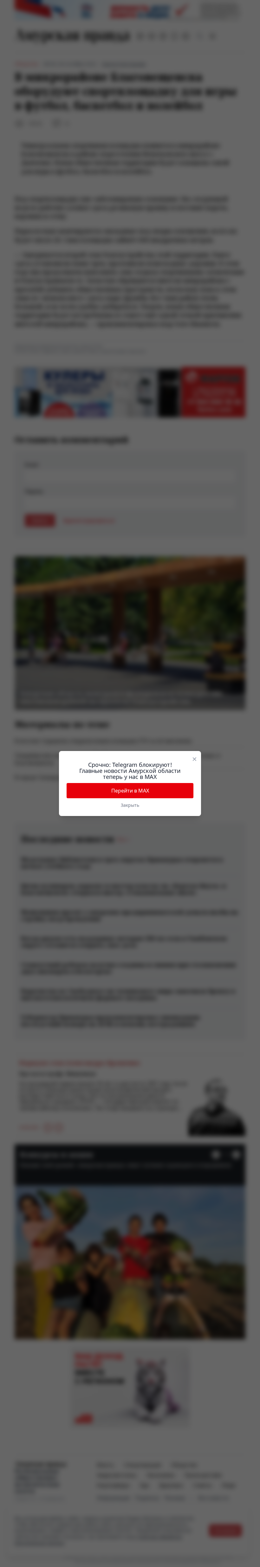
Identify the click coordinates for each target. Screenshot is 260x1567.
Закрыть (130, 805)
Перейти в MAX (130, 790)
